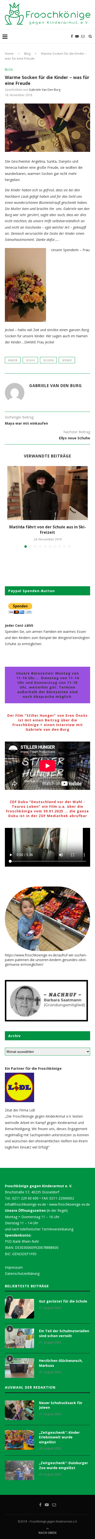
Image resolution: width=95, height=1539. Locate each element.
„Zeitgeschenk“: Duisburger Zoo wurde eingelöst (63, 1465)
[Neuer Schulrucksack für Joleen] (19, 1410)
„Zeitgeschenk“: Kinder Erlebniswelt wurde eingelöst (59, 1437)
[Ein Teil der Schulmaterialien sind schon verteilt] (19, 1338)
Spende (67, 360)
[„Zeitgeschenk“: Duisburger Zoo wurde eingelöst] (19, 1470)
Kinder (13, 360)
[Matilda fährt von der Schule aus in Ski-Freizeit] (47, 493)
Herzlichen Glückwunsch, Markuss (61, 1363)
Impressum (14, 1267)
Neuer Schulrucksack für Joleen (60, 1405)
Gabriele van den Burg (44, 90)
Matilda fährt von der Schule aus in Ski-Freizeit (47, 529)
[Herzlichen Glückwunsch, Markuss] (19, 1368)
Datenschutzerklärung (22, 1273)
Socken (48, 360)
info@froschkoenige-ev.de (25, 1204)
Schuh (30, 360)
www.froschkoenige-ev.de (69, 1204)
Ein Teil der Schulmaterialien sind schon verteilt (64, 1333)
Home (9, 53)
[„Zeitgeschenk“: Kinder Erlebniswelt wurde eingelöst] (19, 1440)
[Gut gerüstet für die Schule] (19, 1308)
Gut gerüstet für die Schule (63, 1301)
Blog (27, 53)
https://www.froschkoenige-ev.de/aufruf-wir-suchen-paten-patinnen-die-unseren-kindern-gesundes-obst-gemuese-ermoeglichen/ (46, 960)
